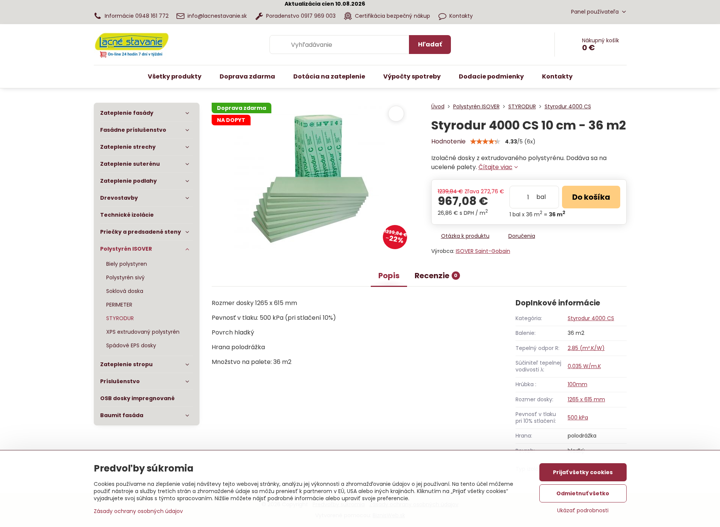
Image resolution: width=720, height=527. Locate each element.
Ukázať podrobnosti (583, 510)
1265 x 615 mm (586, 399)
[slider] (485, 142)
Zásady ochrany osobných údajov (138, 511)
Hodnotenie (448, 141)
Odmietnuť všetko (582, 493)
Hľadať (430, 44)
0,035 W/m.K (584, 366)
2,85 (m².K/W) (586, 348)
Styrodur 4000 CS (591, 318)
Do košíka (591, 197)
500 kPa (578, 417)
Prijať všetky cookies (583, 472)
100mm (577, 384)
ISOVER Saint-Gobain (483, 251)
